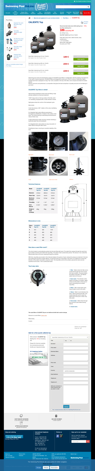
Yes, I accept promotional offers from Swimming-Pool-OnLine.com (66, 409)
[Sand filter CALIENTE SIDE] (9, 33)
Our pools (8, 12)
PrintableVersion (86, 22)
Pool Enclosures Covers (15, 13)
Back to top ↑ (74, 454)
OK (88, 441)
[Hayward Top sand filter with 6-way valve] (9, 25)
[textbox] (75, 363)
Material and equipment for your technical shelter (47, 18)
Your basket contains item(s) (83, 1)
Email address (54, 374)
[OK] (88, 6)
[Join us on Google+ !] (61, 436)
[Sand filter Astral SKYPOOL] (9, 49)
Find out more (47, 464)
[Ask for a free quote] (80, 59)
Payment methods (9, 457)
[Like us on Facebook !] (57, 436)
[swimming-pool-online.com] (29, 7)
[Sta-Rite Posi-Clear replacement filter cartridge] (9, 41)
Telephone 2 (54, 382)
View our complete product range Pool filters (14, 65)
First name (53, 347)
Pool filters (66, 18)
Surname (53, 343)
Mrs (66, 340)
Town (52, 366)
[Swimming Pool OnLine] (29, 18)
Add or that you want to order (56, 387)
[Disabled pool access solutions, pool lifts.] (81, 12)
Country (53, 370)
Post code (53, 362)
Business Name (54, 351)
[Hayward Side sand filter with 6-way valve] (9, 57)
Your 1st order (8, 455)
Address (53, 355)
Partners (21, 455)
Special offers (87, 12)
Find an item (22, 454)
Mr (71, 340)
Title (52, 340)
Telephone (53, 378)
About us (7, 454)
